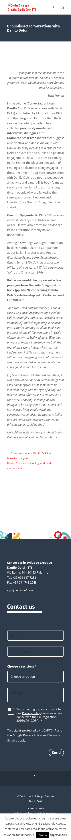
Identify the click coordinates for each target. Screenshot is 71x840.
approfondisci (58, 835)
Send (56, 752)
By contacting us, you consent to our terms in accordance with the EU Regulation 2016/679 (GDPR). (39, 715)
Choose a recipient (21, 666)
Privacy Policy (31, 713)
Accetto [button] (43, 835)
